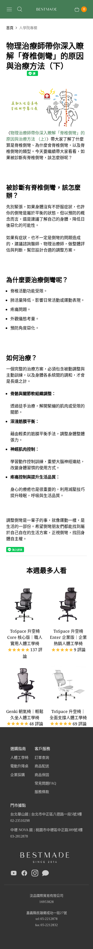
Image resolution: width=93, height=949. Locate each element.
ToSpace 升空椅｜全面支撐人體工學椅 (68, 714)
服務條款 (42, 792)
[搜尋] (19, 9)
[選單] (9, 9)
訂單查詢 (42, 758)
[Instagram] (35, 874)
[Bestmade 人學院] (46, 9)
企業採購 (17, 775)
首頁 (9, 27)
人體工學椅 (19, 758)
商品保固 (42, 775)
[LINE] (45, 874)
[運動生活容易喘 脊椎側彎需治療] (46, 126)
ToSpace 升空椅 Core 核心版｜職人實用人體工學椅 (24, 637)
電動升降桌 (19, 766)
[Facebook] (24, 874)
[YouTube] (13, 874)
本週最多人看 (46, 570)
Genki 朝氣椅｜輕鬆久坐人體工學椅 (24, 714)
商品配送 (42, 766)
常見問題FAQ (45, 783)
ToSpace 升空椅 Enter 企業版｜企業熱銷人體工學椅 (68, 637)
